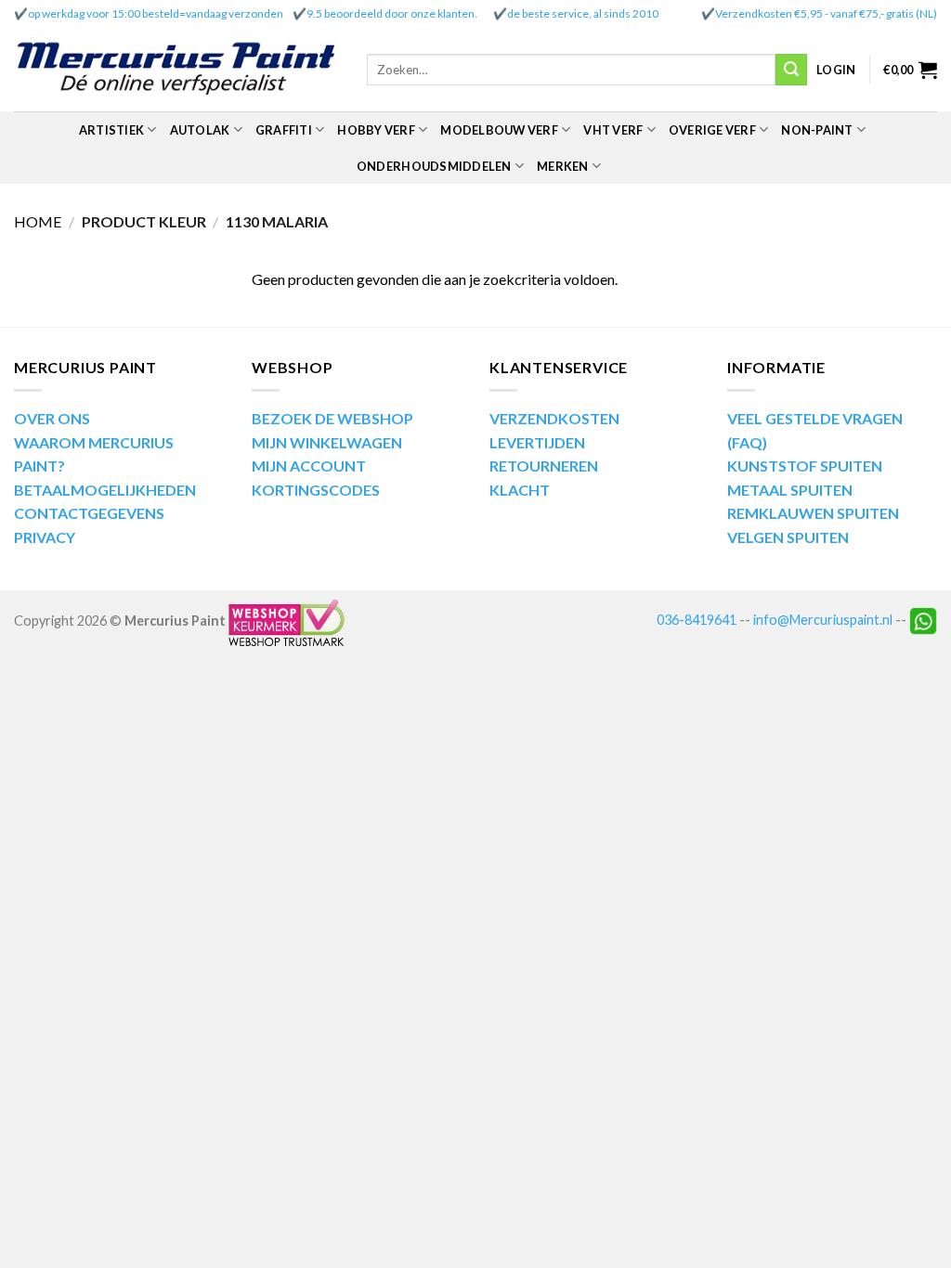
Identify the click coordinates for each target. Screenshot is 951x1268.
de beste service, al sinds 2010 (582, 13)
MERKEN (563, 166)
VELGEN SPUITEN (788, 537)
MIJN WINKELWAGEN (327, 442)
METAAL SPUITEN (790, 489)
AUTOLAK (200, 130)
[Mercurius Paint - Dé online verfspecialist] (176, 70)
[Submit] (791, 69)
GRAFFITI (283, 130)
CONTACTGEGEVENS (89, 513)
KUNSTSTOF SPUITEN (804, 465)
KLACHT (519, 489)
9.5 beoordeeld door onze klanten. (391, 13)
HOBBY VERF (376, 130)
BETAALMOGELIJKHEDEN (105, 489)
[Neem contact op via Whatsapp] (923, 620)
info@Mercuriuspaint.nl (822, 620)
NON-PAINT (817, 130)
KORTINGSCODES (316, 489)
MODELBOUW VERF (499, 130)
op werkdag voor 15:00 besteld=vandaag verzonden (155, 13)
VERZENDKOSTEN (554, 418)
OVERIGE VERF (712, 130)
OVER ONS (52, 418)
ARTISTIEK (111, 130)
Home (37, 221)
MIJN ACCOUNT (309, 465)
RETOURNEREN (543, 465)
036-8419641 (696, 620)
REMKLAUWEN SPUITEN (813, 513)
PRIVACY (44, 537)
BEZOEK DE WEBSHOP (332, 418)
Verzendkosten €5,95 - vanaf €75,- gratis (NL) (826, 13)
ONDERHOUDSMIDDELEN (434, 166)
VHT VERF (613, 130)
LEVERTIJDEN (537, 442)
